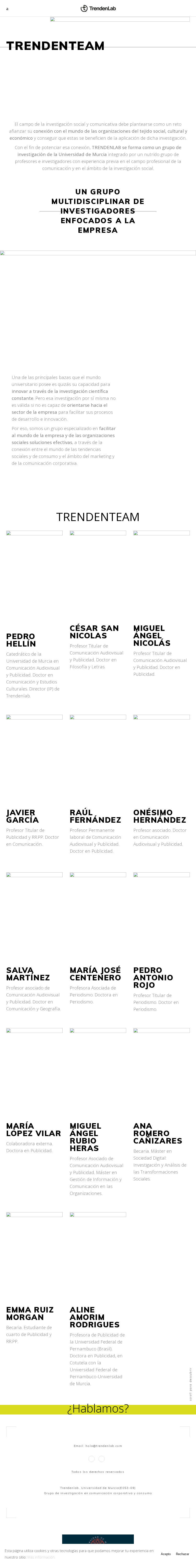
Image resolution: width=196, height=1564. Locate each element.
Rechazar (182, 1554)
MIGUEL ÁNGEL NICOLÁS (152, 635)
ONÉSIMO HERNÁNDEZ (159, 816)
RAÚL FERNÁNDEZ (95, 816)
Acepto (166, 1554)
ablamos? (105, 1408)
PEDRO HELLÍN (21, 639)
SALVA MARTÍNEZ (28, 973)
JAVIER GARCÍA (22, 816)
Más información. (41, 1557)
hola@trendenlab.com (104, 1446)
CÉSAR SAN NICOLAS (94, 631)
